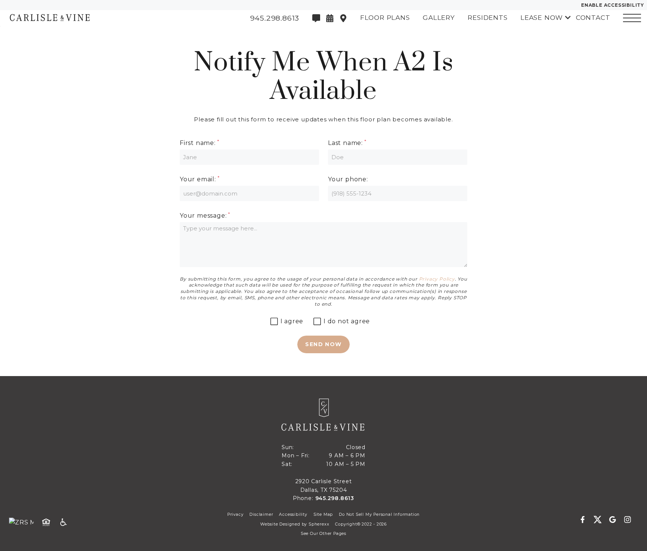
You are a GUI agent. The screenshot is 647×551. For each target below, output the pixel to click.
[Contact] (316, 18)
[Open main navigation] (632, 18)
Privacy (235, 514)
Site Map (323, 514)
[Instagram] (627, 520)
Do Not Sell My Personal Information (379, 514)
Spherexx (319, 524)
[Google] (615, 520)
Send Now (323, 344)
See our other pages (323, 533)
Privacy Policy (437, 279)
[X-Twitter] (600, 520)
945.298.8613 (335, 498)
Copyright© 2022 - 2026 (361, 524)
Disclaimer (261, 514)
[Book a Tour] (330, 18)
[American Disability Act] (65, 522)
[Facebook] (585, 520)
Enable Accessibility (612, 5)
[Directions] (343, 18)
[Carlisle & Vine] (47, 18)
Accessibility (293, 514)
